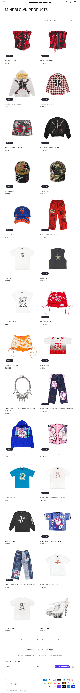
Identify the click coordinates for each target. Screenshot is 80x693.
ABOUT (35, 655)
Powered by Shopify (21, 691)
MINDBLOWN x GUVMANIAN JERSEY (51, 541)
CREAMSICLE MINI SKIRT (12, 365)
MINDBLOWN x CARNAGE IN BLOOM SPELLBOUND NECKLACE (20, 409)
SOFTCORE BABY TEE (11, 322)
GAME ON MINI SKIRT (46, 322)
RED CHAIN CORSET (11, 60)
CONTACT (28, 655)
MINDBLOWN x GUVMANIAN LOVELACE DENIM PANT (20, 584)
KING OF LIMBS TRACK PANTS (49, 235)
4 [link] (42, 640)
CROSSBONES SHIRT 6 (47, 104)
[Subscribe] (38, 666)
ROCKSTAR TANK (45, 278)
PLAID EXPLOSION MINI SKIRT (14, 147)
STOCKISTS (42, 655)
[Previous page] (21, 640)
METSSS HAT (8, 235)
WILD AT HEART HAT (46, 191)
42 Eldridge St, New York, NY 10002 (40, 650)
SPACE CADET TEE (10, 497)
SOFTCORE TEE (9, 628)
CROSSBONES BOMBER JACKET (49, 147)
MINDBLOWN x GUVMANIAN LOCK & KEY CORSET (54, 454)
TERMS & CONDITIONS (55, 655)
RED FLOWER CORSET (46, 60)
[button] (4, 2)
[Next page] (58, 640)
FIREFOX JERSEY (45, 365)
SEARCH (20, 655)
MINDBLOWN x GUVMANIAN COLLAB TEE (52, 497)
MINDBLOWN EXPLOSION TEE (49, 584)
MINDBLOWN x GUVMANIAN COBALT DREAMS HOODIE (21, 454)
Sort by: (46, 20)
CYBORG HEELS (44, 628)
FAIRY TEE (8, 278)
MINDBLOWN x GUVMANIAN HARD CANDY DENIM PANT (56, 409)
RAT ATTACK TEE (10, 541)
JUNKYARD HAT (9, 191)
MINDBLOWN (12, 691)
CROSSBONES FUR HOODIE (13, 104)
